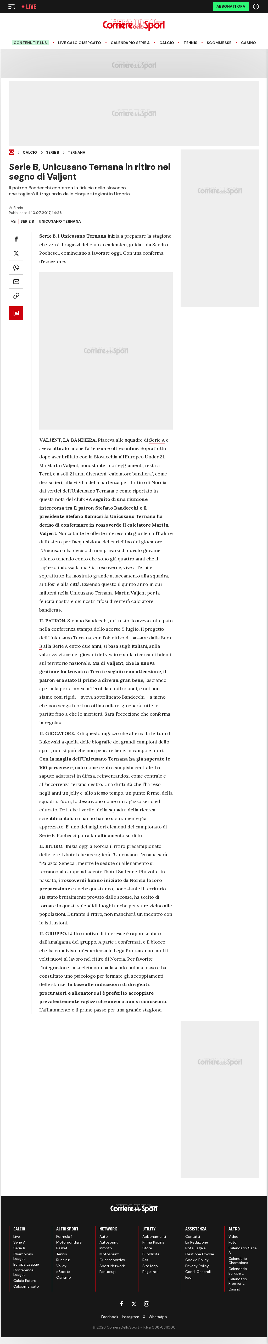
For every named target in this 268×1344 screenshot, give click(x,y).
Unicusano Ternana (60, 221)
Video (233, 1236)
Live (31, 6)
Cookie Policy (197, 1259)
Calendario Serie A (130, 43)
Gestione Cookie (199, 1254)
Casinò (248, 43)
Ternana (76, 152)
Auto (103, 1236)
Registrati (150, 1271)
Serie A (156, 440)
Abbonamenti (154, 1236)
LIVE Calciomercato (79, 43)
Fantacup (107, 1271)
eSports (63, 1271)
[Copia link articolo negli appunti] (16, 296)
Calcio (166, 43)
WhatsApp (158, 1316)
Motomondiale (69, 1242)
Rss (145, 1259)
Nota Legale (195, 1248)
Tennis (190, 43)
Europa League (26, 1264)
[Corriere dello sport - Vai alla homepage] (134, 25)
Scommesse (219, 43)
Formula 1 (64, 1236)
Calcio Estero (24, 1280)
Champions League (23, 1256)
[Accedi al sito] (256, 6)
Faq (188, 1277)
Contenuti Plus (30, 42)
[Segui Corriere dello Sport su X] (134, 1304)
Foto (232, 1242)
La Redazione (196, 1242)
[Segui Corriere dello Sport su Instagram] (146, 1304)
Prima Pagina (153, 1242)
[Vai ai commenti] (16, 313)
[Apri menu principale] (11, 6)
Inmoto (105, 1248)
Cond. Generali (198, 1271)
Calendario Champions (238, 1260)
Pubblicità (150, 1254)
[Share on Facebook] (16, 239)
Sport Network (112, 1265)
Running (63, 1259)
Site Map (150, 1265)
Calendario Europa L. (237, 1271)
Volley (61, 1265)
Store (147, 1248)
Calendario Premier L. (237, 1281)
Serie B (52, 152)
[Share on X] (16, 253)
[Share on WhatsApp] (16, 267)
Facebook (109, 1316)
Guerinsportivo (112, 1259)
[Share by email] (16, 281)
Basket (62, 1248)
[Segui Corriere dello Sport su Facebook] (121, 1304)
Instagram (130, 1316)
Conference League (23, 1272)
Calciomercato (26, 1286)
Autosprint (108, 1242)
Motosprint (109, 1254)
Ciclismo (63, 1277)
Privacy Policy (197, 1265)
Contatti (192, 1236)
